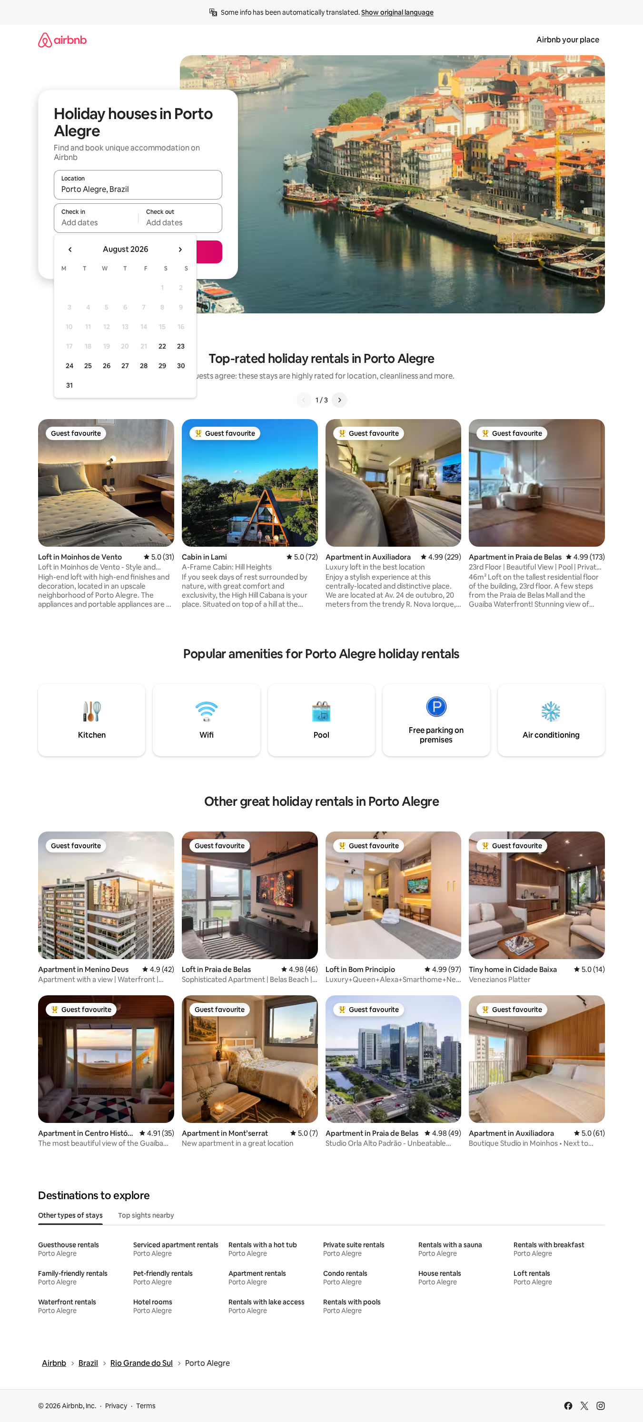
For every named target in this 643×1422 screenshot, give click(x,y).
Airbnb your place (567, 40)
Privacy (116, 1406)
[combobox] (138, 189)
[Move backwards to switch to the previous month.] (70, 249)
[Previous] (304, 400)
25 (88, 365)
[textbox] (95, 222)
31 (69, 385)
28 (144, 365)
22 (162, 346)
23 (181, 346)
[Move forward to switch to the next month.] (180, 249)
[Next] (339, 400)
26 (106, 365)
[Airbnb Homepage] (62, 40)
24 (69, 365)
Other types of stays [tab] (70, 1215)
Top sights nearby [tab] (146, 1215)
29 (162, 365)
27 (125, 365)
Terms (146, 1406)
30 (181, 365)
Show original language (397, 12)
